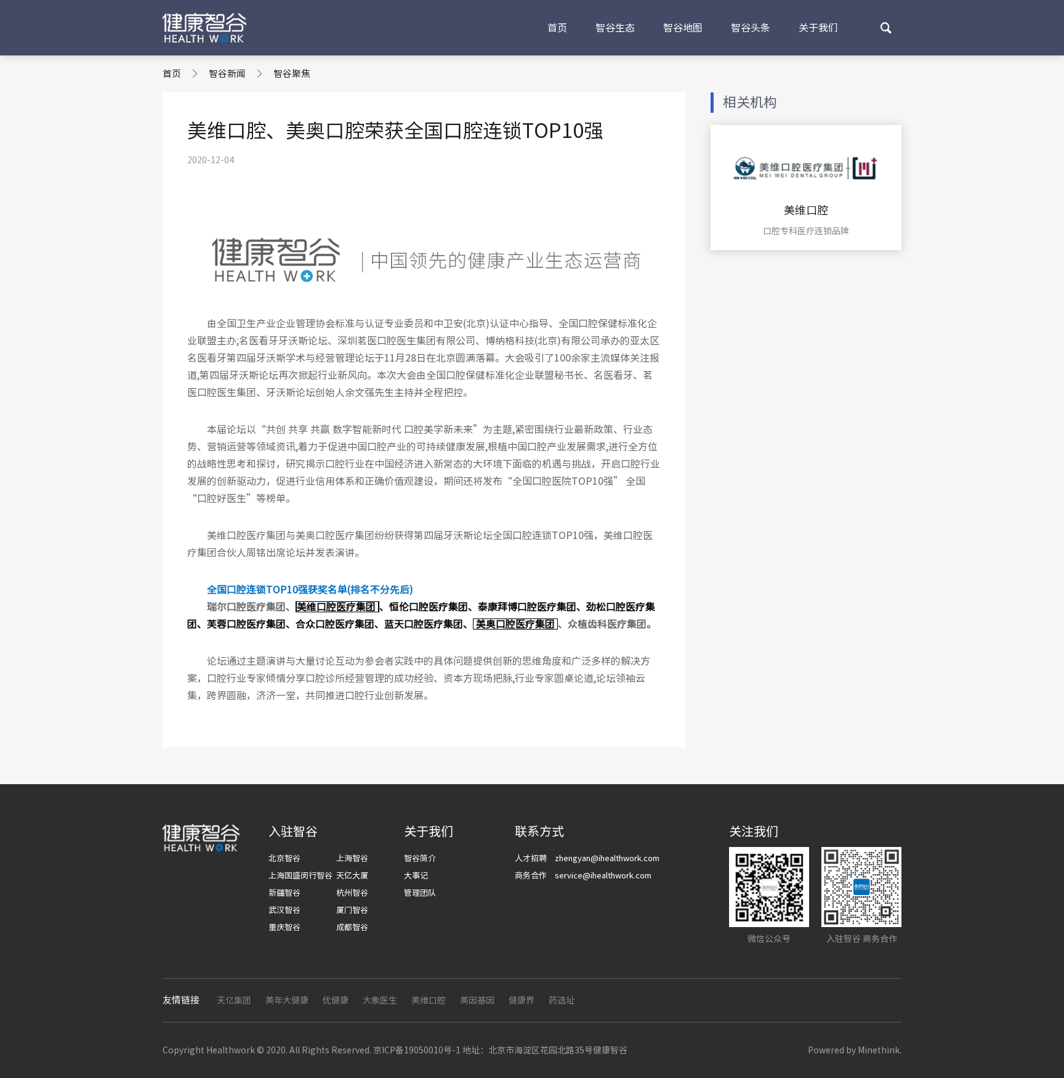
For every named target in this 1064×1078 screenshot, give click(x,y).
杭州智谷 (352, 893)
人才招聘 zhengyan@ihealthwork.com (587, 858)
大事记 (416, 876)
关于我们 (818, 28)
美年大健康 (286, 1000)
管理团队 (420, 893)
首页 (557, 28)
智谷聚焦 (291, 73)
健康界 (521, 1000)
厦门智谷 (352, 910)
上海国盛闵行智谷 (300, 876)
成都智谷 (352, 927)
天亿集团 (234, 1000)
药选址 (561, 1000)
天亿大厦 (352, 876)
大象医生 (380, 1000)
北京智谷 (284, 858)
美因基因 (477, 1000)
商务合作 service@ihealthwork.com (583, 876)
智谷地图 (683, 28)
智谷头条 (750, 28)
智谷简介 (420, 858)
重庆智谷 (284, 927)
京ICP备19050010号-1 (417, 1050)
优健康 (336, 1000)
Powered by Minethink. (854, 1050)
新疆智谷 (284, 893)
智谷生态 (615, 28)
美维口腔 (428, 1000)
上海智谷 (352, 858)
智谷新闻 (227, 73)
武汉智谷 (284, 910)
